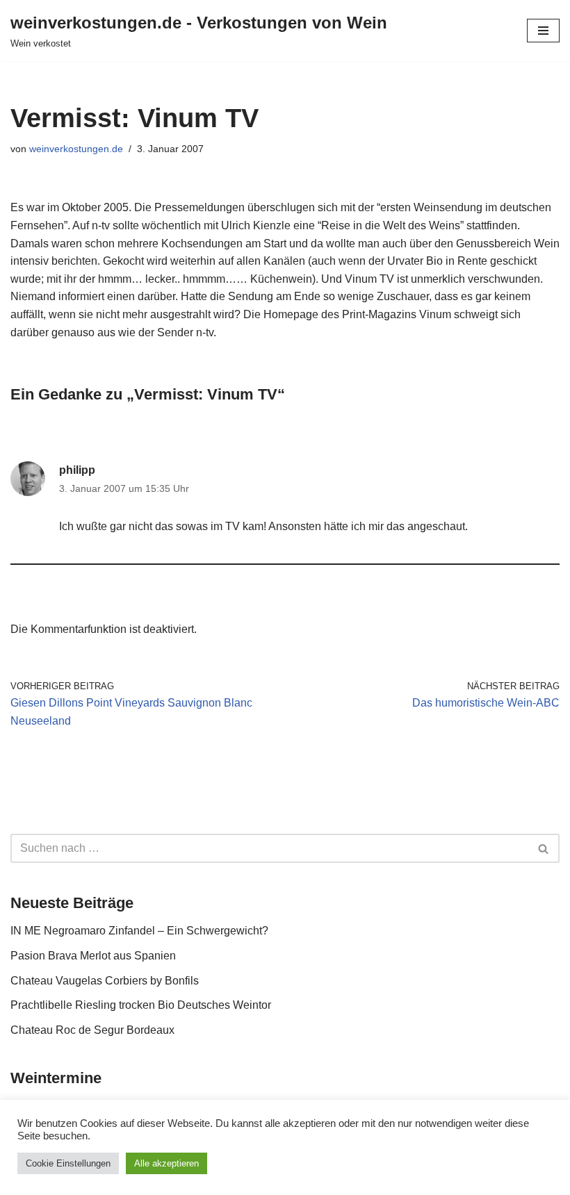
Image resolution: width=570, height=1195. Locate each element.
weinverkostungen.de (76, 148)
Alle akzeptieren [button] (166, 1163)
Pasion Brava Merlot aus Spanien (93, 956)
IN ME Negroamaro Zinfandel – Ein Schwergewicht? (139, 931)
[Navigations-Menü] (543, 30)
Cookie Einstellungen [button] (68, 1163)
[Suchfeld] (544, 848)
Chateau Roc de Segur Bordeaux (92, 1030)
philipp (77, 470)
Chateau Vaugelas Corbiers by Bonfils (104, 981)
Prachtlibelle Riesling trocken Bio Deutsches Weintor (140, 1005)
